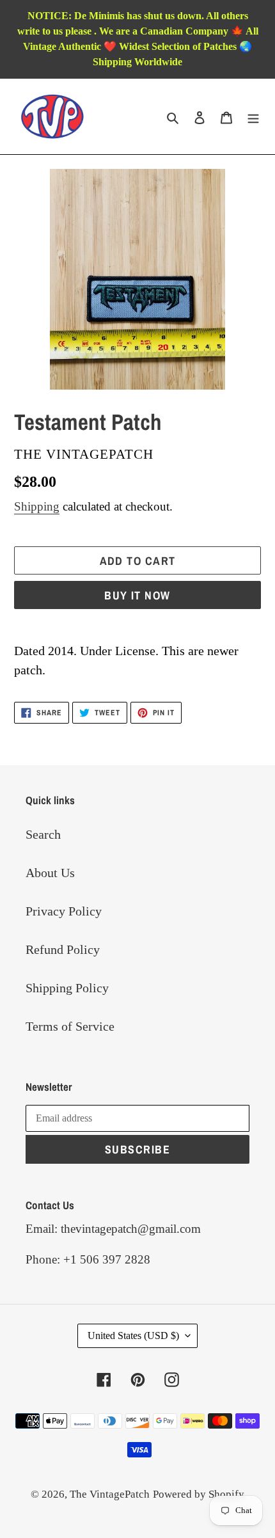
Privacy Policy (64, 911)
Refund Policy (63, 949)
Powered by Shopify (198, 1494)
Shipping (36, 506)
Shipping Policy (67, 988)
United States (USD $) (133, 1335)
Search (43, 834)
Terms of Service (70, 1026)
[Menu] (253, 116)
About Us (50, 873)
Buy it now (137, 595)
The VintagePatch (110, 1494)
